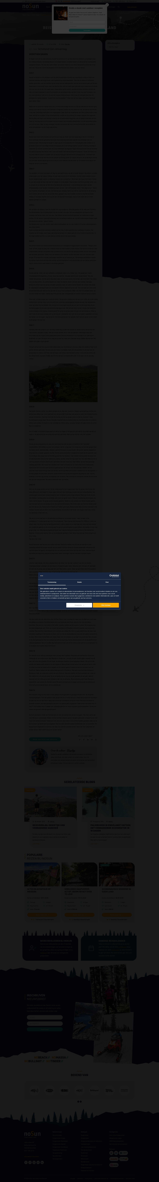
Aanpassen (78, 605)
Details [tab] (79, 582)
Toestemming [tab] (51, 582)
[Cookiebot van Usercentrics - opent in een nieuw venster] (111, 575)
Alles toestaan (105, 605)
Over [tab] (107, 582)
